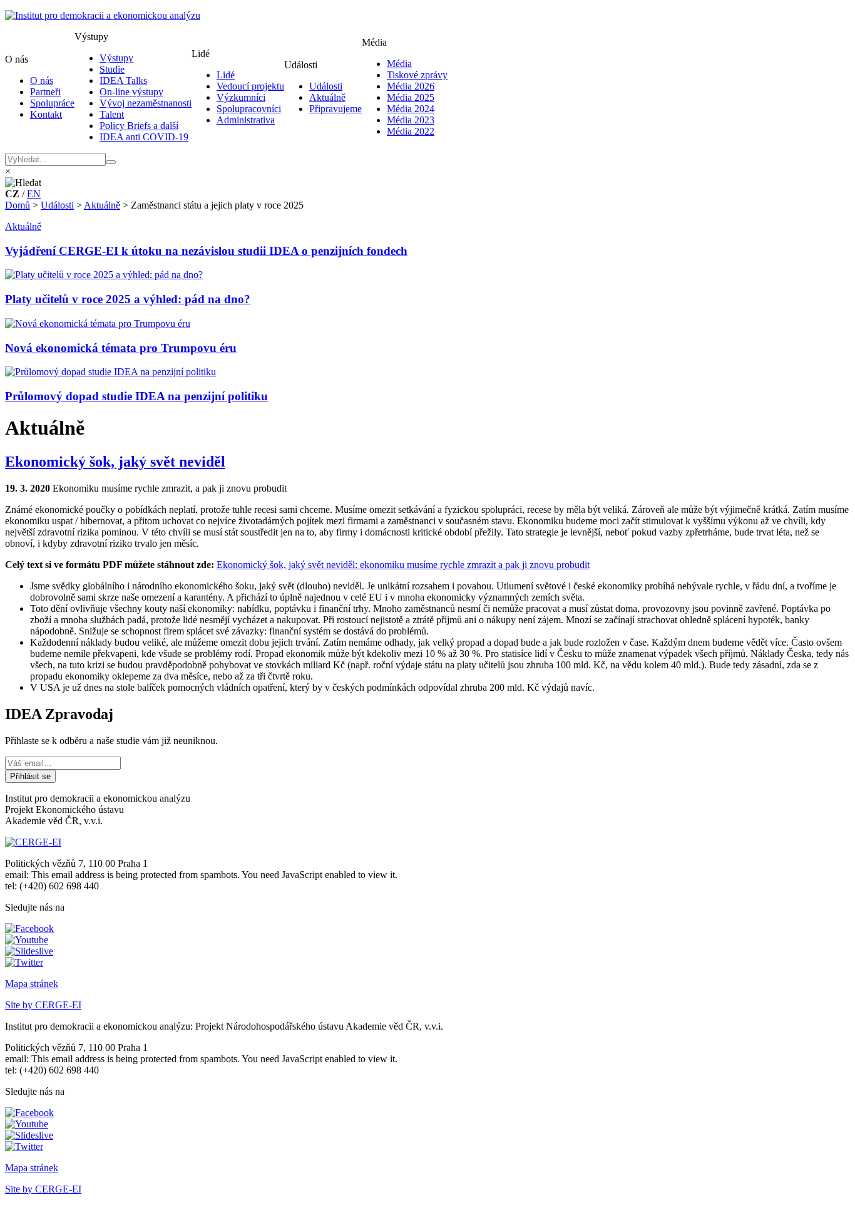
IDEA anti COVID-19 (144, 137)
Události (325, 86)
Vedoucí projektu (250, 86)
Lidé (226, 75)
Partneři (45, 91)
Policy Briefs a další (139, 125)
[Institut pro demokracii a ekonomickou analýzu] (102, 15)
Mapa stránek (31, 983)
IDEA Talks (123, 80)
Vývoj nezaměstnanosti (146, 103)
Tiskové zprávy (417, 75)
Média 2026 (410, 86)
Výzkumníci (241, 97)
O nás (41, 80)
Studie (112, 69)
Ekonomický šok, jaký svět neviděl (115, 461)
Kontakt (46, 114)
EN (34, 194)
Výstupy (116, 58)
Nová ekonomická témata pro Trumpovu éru (121, 347)
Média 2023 (410, 120)
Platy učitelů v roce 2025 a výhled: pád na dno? (127, 299)
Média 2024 (410, 108)
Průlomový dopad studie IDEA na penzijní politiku (136, 396)
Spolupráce (52, 103)
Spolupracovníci (249, 108)
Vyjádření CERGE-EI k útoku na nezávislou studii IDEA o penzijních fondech (206, 250)
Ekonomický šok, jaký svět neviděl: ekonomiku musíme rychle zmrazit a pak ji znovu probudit (403, 564)
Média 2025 (410, 97)
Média (399, 63)
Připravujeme (335, 108)
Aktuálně (327, 97)
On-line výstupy (131, 91)
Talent (112, 114)
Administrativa (246, 120)
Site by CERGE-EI (43, 1005)
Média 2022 (410, 131)
